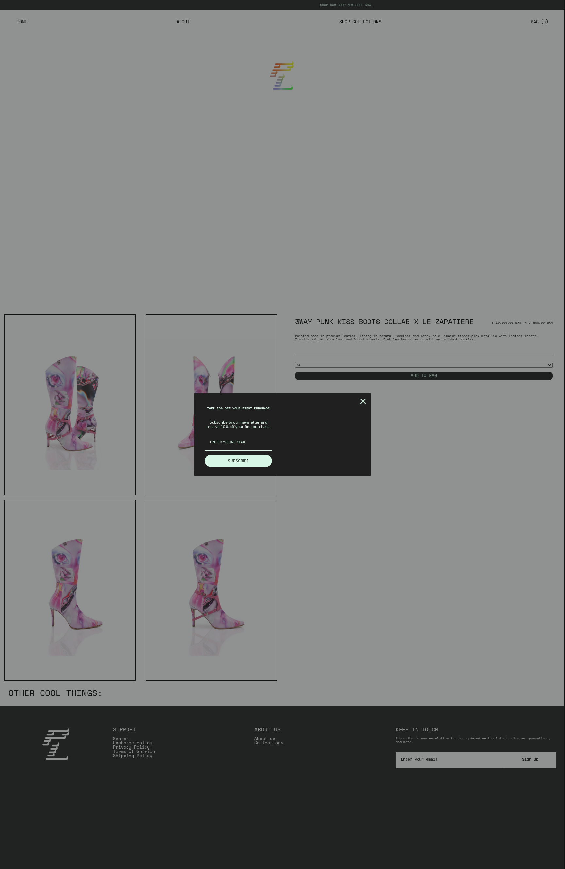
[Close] (363, 401)
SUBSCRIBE (238, 460)
